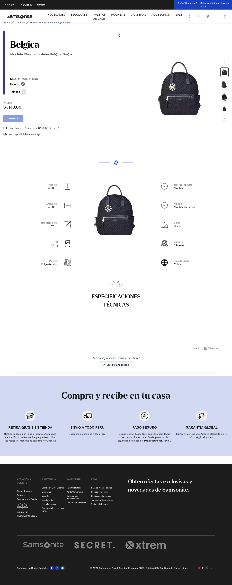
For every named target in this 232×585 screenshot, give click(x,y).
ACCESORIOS (160, 14)
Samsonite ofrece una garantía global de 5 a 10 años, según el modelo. (201, 435)
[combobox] (203, 568)
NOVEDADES (56, 14)
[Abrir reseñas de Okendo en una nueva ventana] (205, 348)
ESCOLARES (78, 14)
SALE (178, 14)
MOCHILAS (118, 14)
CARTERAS (138, 14)
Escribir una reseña (119, 365)
